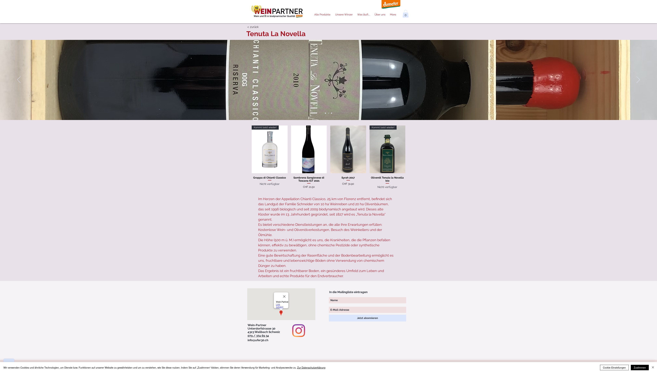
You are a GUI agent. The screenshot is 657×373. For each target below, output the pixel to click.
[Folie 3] (331, 113)
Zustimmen (640, 367)
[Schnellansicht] (309, 149)
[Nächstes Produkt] (410, 149)
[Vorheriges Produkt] (247, 149)
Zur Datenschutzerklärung (311, 367)
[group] (328, 157)
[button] (405, 13)
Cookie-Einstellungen (614, 367)
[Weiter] (638, 80)
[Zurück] (19, 80)
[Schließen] (653, 367)
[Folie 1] (325, 113)
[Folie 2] (328, 113)
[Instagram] (298, 330)
